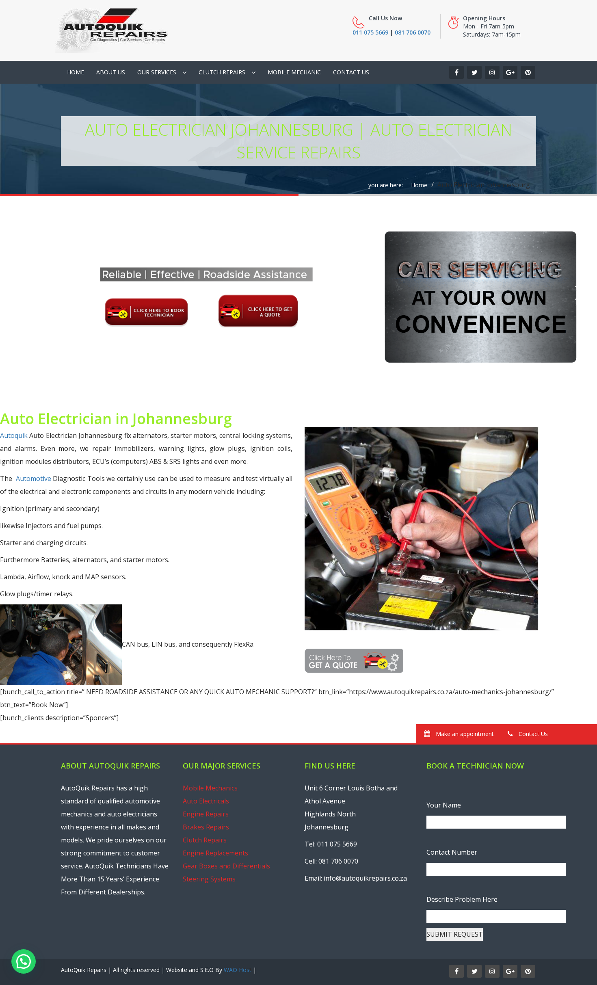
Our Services (156, 72)
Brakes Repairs (206, 827)
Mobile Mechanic (294, 72)
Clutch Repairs (222, 72)
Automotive (33, 478)
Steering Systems (209, 879)
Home (75, 72)
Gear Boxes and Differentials (226, 866)
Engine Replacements (215, 853)
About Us (110, 72)
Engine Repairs (206, 814)
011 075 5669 (370, 32)
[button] (23, 961)
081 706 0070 (412, 32)
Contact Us (351, 72)
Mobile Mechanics (210, 788)
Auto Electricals (206, 801)
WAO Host (237, 970)
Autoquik (14, 435)
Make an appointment (464, 734)
